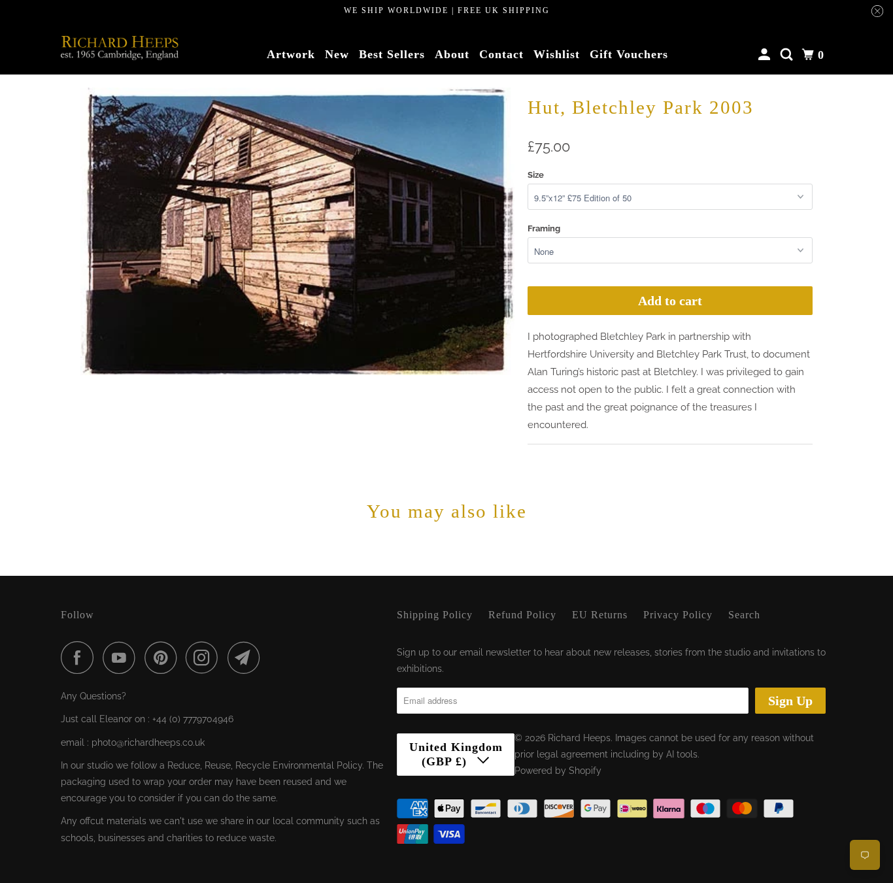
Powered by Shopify (557, 770)
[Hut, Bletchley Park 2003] (297, 232)
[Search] (788, 55)
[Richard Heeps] (119, 48)
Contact (501, 54)
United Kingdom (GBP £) (456, 754)
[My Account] (766, 55)
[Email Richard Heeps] (247, 657)
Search (744, 614)
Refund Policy (522, 614)
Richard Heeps (579, 738)
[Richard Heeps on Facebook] (80, 657)
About (452, 54)
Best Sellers (392, 54)
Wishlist (556, 54)
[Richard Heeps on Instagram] (205, 657)
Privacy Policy (678, 614)
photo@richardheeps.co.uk (148, 742)
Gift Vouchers (629, 54)
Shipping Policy (435, 614)
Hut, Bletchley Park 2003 (641, 107)
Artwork (291, 54)
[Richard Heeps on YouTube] (122, 657)
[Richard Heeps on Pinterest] (163, 657)
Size (536, 175)
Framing (544, 228)
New (337, 54)
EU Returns (600, 614)
